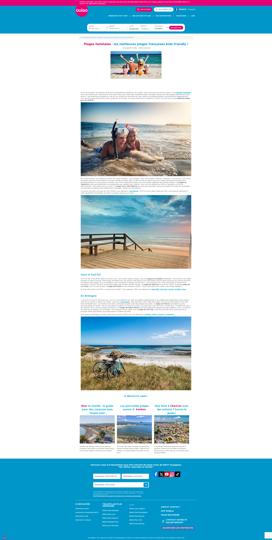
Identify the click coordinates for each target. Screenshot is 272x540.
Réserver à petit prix (118, 16)
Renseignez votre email (105, 485)
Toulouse (163, 289)
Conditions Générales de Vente (143, 537)
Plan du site (180, 537)
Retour (143, 26)
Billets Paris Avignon (110, 518)
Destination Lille (81, 516)
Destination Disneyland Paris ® (87, 512)
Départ (91, 26)
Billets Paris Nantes (136, 516)
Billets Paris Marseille (110, 510)
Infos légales (171, 537)
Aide (193, 16)
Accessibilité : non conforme (97, 537)
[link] (156, 474)
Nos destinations (163, 16)
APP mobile (167, 511)
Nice (184, 289)
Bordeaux (134, 191)
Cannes (171, 289)
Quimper (170, 314)
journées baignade (183, 92)
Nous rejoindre (170, 515)
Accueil (83, 37)
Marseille (155, 289)
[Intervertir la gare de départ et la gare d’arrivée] (107, 27)
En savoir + (102, 3)
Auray (154, 314)
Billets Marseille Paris (110, 522)
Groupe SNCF (160, 537)
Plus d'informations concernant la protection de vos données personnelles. (117, 496)
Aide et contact (170, 507)
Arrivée (112, 26)
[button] (161, 27)
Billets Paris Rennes (136, 524)
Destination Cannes (83, 520)
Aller (131, 26)
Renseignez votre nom (132, 476)
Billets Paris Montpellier (138, 512)
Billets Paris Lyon (108, 514)
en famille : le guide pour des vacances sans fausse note (97, 409)
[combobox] (95, 28)
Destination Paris (82, 508)
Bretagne (126, 302)
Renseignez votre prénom (106, 476)
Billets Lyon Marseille (110, 525)
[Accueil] (81, 12)
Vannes (148, 314)
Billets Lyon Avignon (137, 508)
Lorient (161, 314)
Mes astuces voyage (141, 16)
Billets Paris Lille (135, 520)
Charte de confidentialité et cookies (119, 537)
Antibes (178, 289)
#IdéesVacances (144, 48)
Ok (146, 485)
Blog (88, 37)
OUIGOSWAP (181, 16)
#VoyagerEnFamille (130, 48)
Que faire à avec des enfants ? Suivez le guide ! (171, 409)
